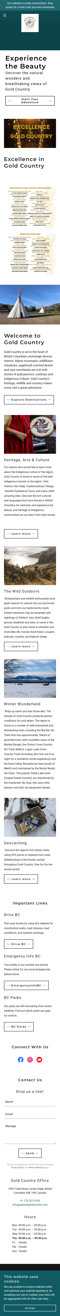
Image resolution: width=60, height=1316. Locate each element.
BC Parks (18, 1026)
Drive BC (18, 944)
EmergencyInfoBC (26, 985)
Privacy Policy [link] (17, 1167)
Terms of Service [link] (35, 1167)
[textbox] (30, 1102)
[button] (5, 15)
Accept (30, 1308)
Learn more (21, 533)
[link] (30, 15)
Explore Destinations (29, 399)
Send (30, 1153)
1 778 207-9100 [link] (31, 1200)
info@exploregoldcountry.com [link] (30, 1204)
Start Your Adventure (30, 101)
